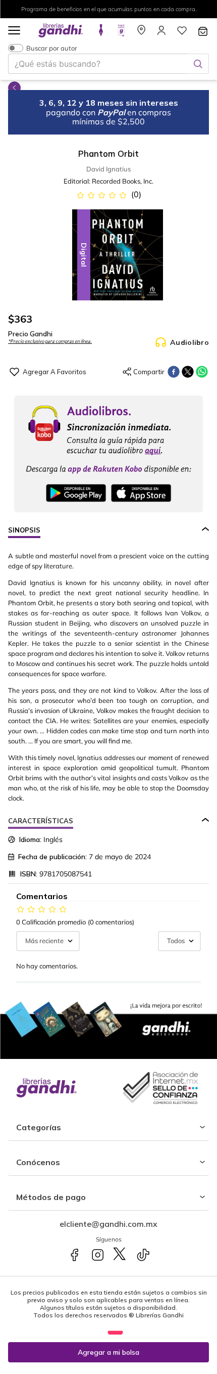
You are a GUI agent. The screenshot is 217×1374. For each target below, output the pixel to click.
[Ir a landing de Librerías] (141, 33)
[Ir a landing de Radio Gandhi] (121, 33)
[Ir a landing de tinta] (101, 33)
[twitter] (188, 372)
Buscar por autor (51, 48)
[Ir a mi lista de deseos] (182, 33)
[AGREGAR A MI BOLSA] (108, 1352)
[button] (14, 31)
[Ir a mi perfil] (161, 33)
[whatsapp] (202, 372)
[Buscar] (198, 64)
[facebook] (174, 372)
